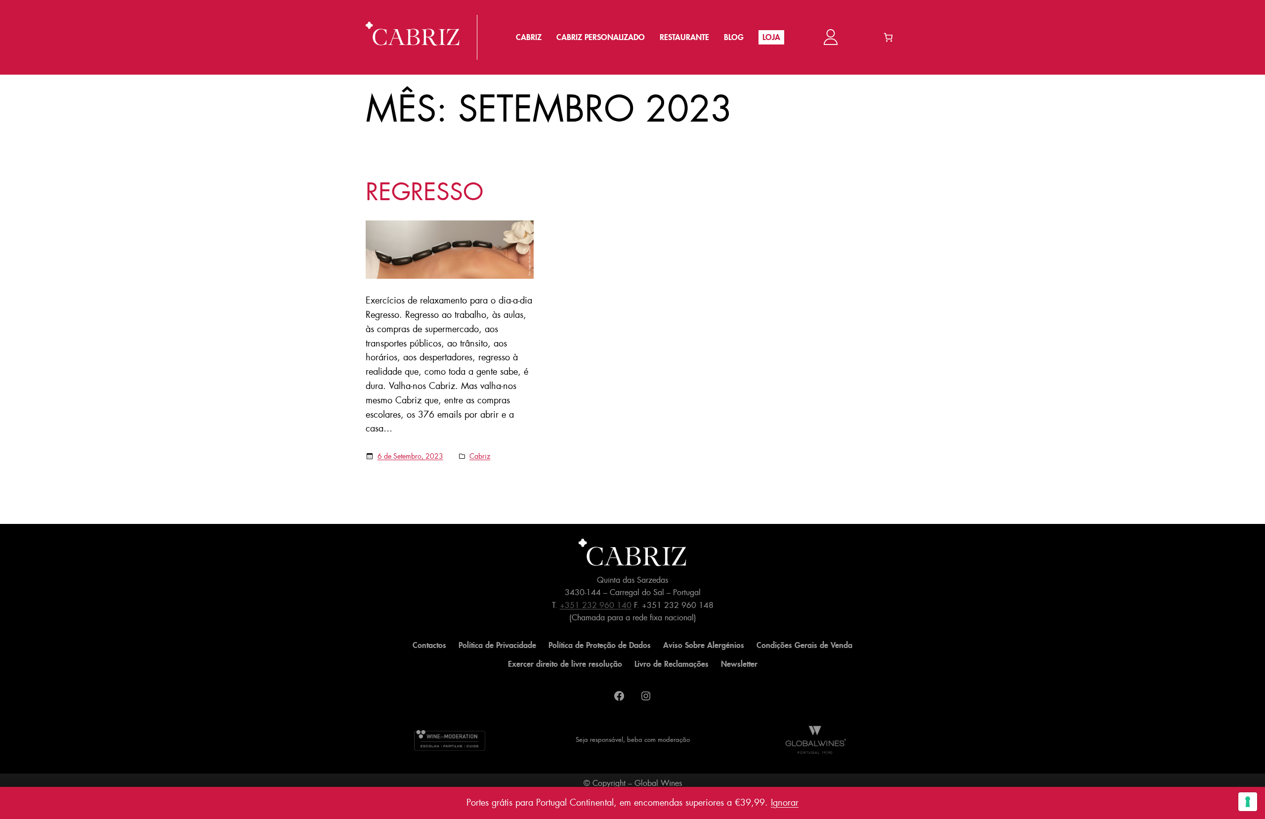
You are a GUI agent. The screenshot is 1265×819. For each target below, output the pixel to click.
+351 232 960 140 (596, 605)
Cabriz (479, 456)
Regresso (424, 192)
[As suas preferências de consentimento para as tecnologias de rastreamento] (1247, 801)
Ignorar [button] (785, 803)
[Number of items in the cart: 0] (888, 37)
